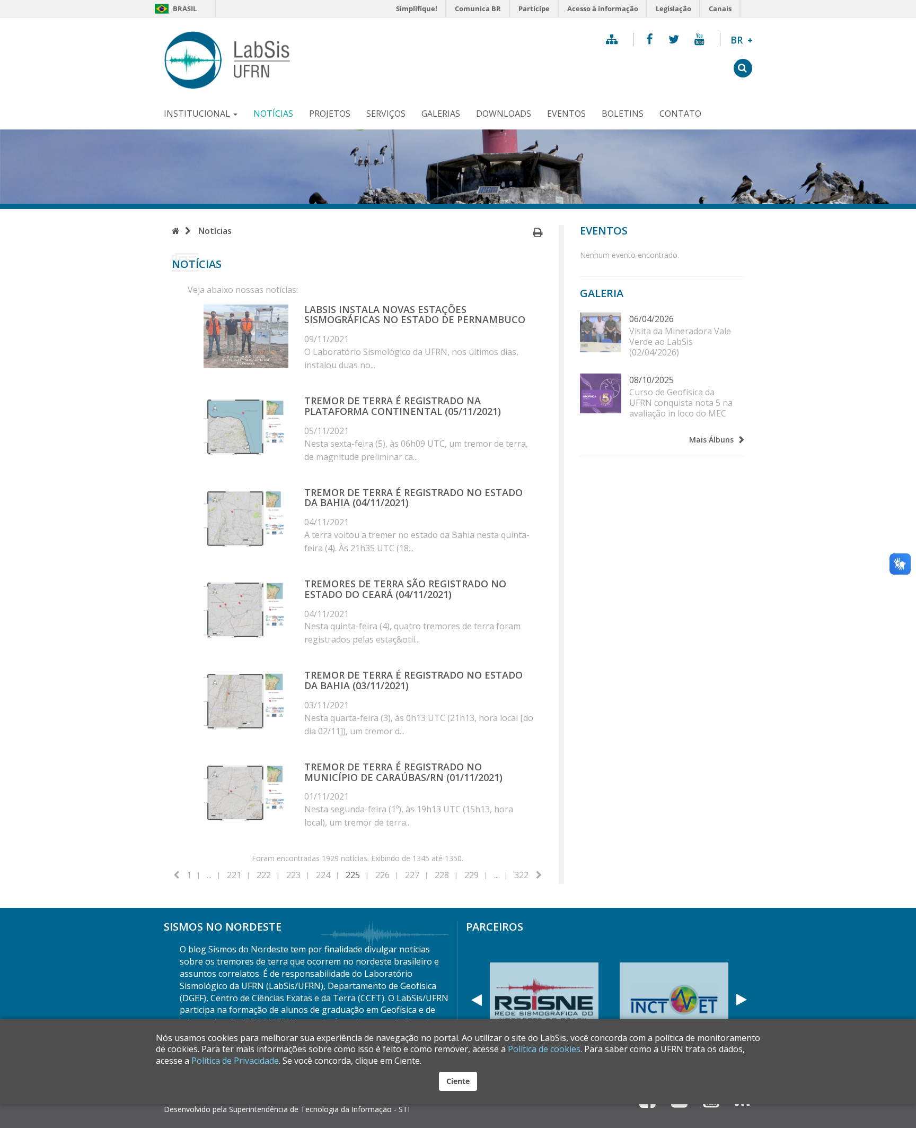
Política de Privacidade (235, 1060)
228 (442, 875)
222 (264, 875)
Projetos (329, 113)
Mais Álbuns (711, 440)
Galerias (440, 113)
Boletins (623, 113)
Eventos (566, 113)
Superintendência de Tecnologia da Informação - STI (319, 1109)
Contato (680, 113)
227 (412, 875)
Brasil (175, 8)
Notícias (273, 113)
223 (293, 875)
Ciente (458, 1081)
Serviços (386, 113)
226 (382, 875)
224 (323, 875)
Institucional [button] (198, 113)
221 (234, 875)
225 (353, 875)
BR (741, 39)
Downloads (503, 113)
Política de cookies (544, 1049)
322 (521, 875)
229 (471, 875)
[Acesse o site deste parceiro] (674, 999)
